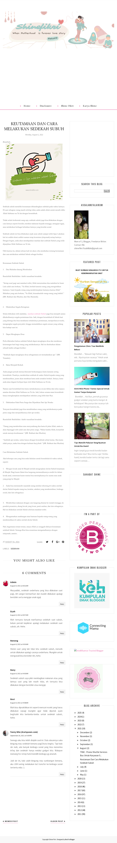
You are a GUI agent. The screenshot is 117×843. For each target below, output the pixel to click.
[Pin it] (63, 542)
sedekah (15, 548)
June (82, 770)
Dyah (12, 611)
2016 (79, 794)
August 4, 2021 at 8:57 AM (19, 615)
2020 (79, 778)
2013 (79, 806)
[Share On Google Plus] (57, 542)
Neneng (14, 640)
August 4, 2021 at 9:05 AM (19, 673)
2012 (79, 810)
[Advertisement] (58, 70)
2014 (79, 802)
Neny (12, 670)
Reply (62, 604)
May (82, 774)
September (85, 744)
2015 (79, 798)
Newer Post (11, 821)
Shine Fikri (52, 839)
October (83, 740)
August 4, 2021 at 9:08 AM (19, 703)
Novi (12, 699)
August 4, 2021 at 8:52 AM (19, 586)
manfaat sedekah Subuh (37, 314)
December (84, 732)
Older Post (57, 821)
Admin (13, 582)
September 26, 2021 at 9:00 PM (21, 736)
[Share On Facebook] (52, 542)
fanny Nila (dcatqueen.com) (24, 732)
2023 (79, 720)
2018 (79, 786)
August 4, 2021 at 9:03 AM (19, 644)
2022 (79, 724)
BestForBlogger (70, 839)
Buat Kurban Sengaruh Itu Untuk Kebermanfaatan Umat (92, 272)
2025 (79, 712)
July (82, 766)
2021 (79, 728)
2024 (79, 716)
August (83, 748)
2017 (79, 790)
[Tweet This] (47, 542)
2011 (79, 814)
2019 (79, 782)
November (84, 736)
